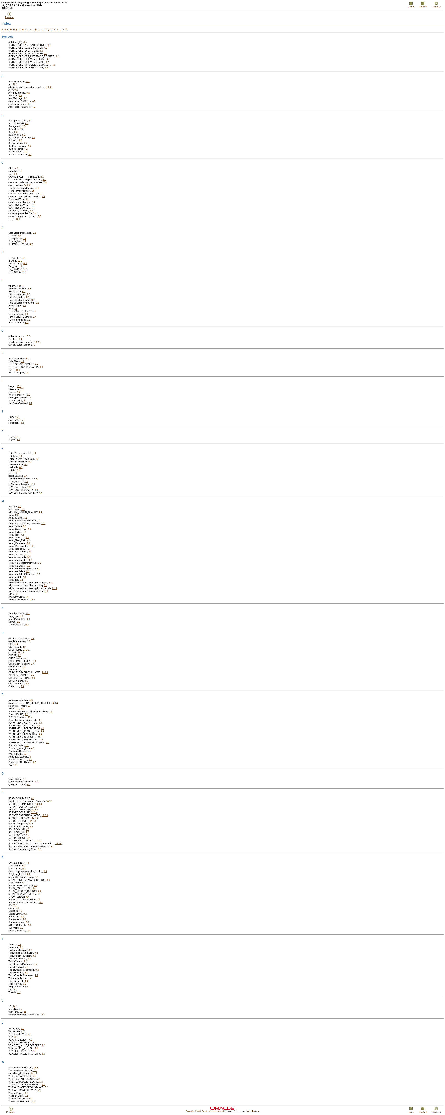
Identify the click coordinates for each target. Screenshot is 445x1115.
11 (25, 1012)
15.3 (36, 1067)
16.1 (21, 286)
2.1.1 (32, 599)
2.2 (39, 216)
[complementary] (236, 1111)
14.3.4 (54, 703)
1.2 (28, 319)
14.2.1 (37, 342)
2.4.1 (51, 582)
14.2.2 (27, 185)
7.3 (23, 126)
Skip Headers (222, 1)
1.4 (20, 171)
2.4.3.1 (49, 87)
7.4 (45, 182)
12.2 (27, 336)
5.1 (34, 661)
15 (33, 191)
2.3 (45, 871)
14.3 (31, 823)
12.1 (15, 84)
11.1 (18, 219)
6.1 (44, 179)
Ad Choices (253, 1111)
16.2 (30, 717)
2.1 (46, 591)
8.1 (28, 81)
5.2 (34, 1076)
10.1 (33, 484)
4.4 (33, 205)
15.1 (19, 386)
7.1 (41, 193)
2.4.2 (54, 588)
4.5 (25, 42)
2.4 (34, 213)
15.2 (37, 188)
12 (38, 520)
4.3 (19, 235)
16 (35, 311)
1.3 (29, 288)
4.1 (29, 104)
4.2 (49, 45)
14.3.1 (38, 840)
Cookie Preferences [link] (236, 1111)
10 (34, 453)
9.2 (16, 90)
